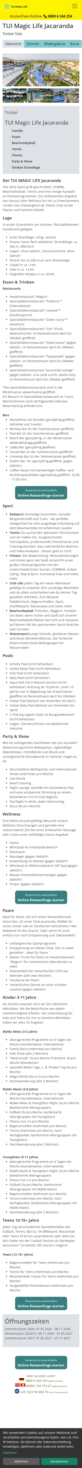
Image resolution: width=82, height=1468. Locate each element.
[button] (41, 492)
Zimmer (32, 43)
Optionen (10, 1452)
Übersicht (13, 43)
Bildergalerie (54, 43)
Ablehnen (21, 1461)
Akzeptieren (59, 1461)
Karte (74, 43)
